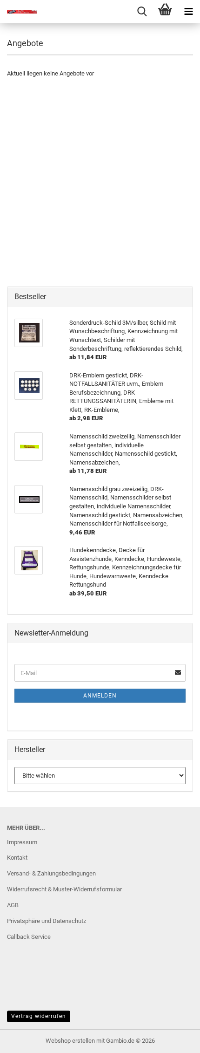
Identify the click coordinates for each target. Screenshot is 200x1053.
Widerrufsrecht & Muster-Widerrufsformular (64, 889)
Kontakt (17, 857)
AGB (13, 905)
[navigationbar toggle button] (188, 11)
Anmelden (100, 695)
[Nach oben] (174, 1039)
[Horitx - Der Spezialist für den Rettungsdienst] (18, 11)
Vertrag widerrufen (38, 1016)
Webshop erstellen (70, 1040)
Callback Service (29, 936)
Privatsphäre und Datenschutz (46, 920)
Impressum (22, 842)
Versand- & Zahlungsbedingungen (51, 873)
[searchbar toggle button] (141, 11)
